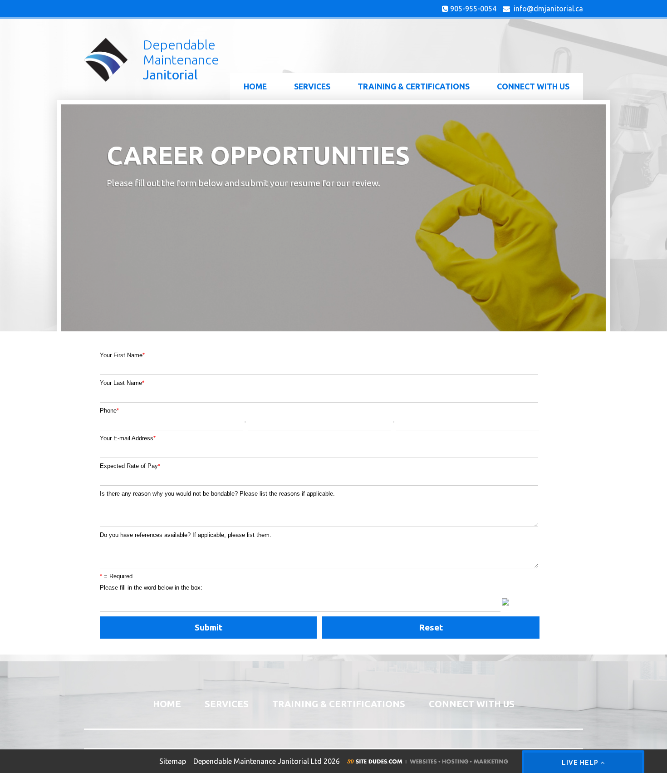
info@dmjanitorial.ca (546, 9)
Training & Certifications (414, 86)
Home (255, 86)
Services (312, 86)
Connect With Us (533, 86)
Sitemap (172, 761)
